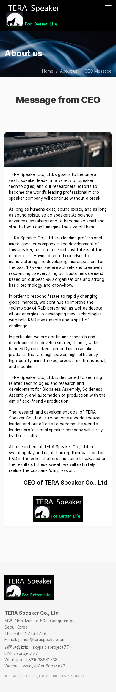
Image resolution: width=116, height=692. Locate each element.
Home (47, 71)
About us (69, 71)
